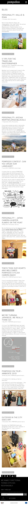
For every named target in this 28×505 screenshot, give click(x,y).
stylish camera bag (13, 182)
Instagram (19, 129)
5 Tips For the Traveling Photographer (9, 61)
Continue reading (8, 54)
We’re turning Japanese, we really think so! (12, 317)
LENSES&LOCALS (15, 134)
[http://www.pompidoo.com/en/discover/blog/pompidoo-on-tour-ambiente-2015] (14, 406)
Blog (5, 10)
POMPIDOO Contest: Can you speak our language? (14, 164)
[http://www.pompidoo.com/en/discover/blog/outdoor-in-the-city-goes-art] (14, 467)
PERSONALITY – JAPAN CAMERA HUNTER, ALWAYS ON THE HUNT (12, 220)
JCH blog (9, 232)
